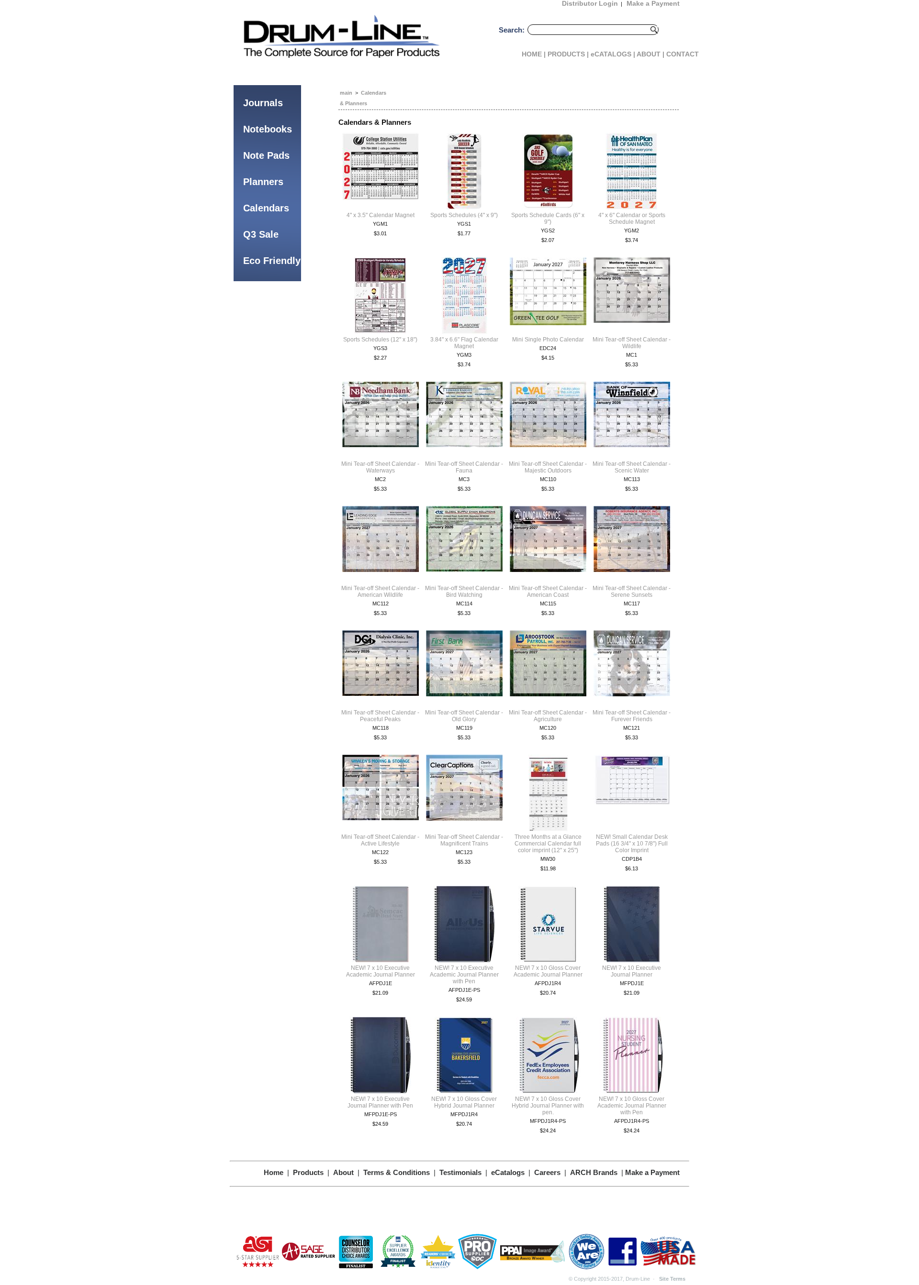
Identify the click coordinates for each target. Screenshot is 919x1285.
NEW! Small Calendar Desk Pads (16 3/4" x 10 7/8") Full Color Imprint (632, 844)
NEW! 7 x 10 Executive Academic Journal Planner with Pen (464, 975)
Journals (263, 103)
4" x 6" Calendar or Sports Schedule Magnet (631, 218)
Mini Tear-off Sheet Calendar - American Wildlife (380, 591)
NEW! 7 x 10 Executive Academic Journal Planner (380, 971)
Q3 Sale (261, 234)
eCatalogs (508, 1172)
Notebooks (267, 129)
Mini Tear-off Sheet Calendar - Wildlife (632, 343)
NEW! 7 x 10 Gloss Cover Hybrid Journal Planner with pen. (548, 1106)
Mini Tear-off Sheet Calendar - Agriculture (548, 716)
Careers (547, 1172)
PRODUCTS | (568, 54)
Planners (263, 181)
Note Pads (266, 155)
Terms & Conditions (396, 1172)
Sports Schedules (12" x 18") (380, 339)
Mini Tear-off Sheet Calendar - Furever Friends (632, 716)
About (343, 1172)
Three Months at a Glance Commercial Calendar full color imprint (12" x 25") (548, 844)
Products (308, 1172)
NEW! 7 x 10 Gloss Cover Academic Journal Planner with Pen (631, 1106)
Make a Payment (652, 1172)
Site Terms (672, 1279)
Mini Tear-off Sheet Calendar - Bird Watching (464, 591)
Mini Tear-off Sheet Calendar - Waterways (380, 467)
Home (273, 1172)
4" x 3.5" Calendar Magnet (381, 215)
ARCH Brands (593, 1172)
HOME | (534, 54)
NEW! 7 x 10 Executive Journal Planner (631, 971)
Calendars (266, 208)
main (346, 93)
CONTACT (682, 54)
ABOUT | (650, 54)
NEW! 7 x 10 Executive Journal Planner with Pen (380, 1102)
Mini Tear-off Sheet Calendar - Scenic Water (632, 467)
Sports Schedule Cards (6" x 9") (547, 218)
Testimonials (460, 1172)
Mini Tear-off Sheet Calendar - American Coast (548, 591)
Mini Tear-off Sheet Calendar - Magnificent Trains (464, 840)
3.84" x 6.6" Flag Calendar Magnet (464, 343)
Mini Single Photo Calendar (548, 339)
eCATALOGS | (613, 54)
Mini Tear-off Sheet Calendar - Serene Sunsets (632, 591)
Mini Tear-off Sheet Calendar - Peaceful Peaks (380, 716)
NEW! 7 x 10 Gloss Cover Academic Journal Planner (548, 971)
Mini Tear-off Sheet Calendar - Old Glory (464, 716)
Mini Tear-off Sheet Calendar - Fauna (464, 467)
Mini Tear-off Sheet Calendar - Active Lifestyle (380, 840)
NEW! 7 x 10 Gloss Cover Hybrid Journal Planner (464, 1102)
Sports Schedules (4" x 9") (464, 215)
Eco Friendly (272, 260)
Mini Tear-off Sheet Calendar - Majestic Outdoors (548, 467)
